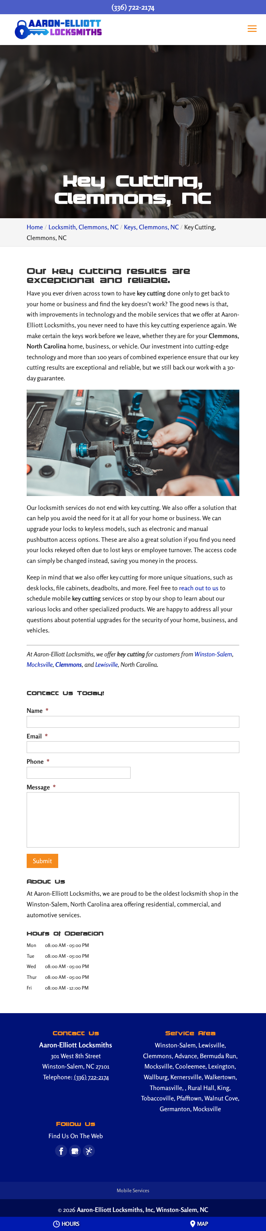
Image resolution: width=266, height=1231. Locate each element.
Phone (38, 761)
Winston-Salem (213, 654)
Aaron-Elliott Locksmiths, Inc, (142, 1209)
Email (37, 736)
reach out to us (199, 588)
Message (41, 787)
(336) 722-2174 (133, 6)
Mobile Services (133, 1190)
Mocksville (40, 664)
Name (37, 710)
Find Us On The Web (75, 1136)
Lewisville (106, 664)
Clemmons (68, 664)
